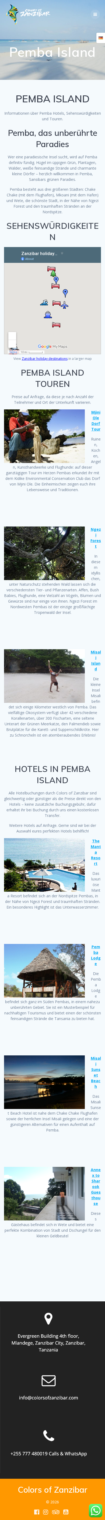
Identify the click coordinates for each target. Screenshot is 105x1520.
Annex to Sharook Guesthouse (96, 1186)
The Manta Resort (96, 852)
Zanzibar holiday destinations (45, 358)
